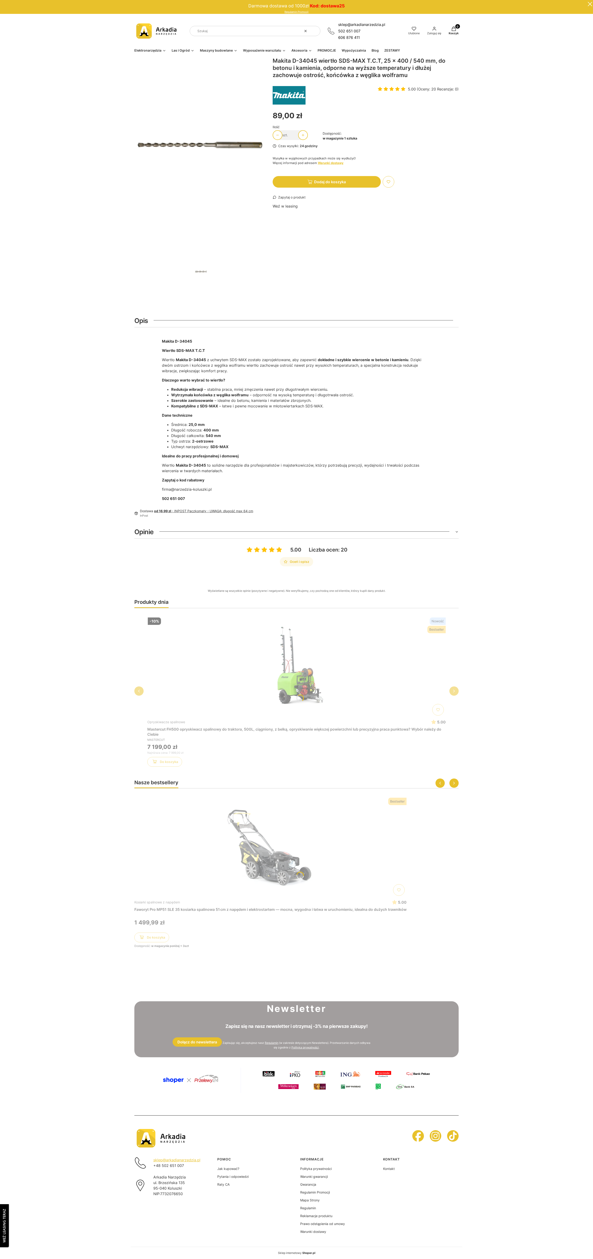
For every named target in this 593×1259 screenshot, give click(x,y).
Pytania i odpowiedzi (233, 1176)
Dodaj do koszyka (330, 182)
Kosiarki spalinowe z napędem (157, 902)
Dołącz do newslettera (197, 1042)
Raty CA (223, 1184)
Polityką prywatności (305, 1047)
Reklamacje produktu (316, 1216)
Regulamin (271, 1043)
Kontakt (389, 1169)
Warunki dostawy (313, 1232)
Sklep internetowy (296, 1253)
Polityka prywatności (316, 1169)
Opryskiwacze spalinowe (166, 722)
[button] (315, 31)
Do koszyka (169, 762)
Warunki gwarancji (314, 1176)
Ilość (276, 127)
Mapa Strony (310, 1200)
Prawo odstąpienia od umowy (322, 1224)
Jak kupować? (228, 1169)
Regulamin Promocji (296, 11)
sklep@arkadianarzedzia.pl (361, 24)
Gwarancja (308, 1184)
